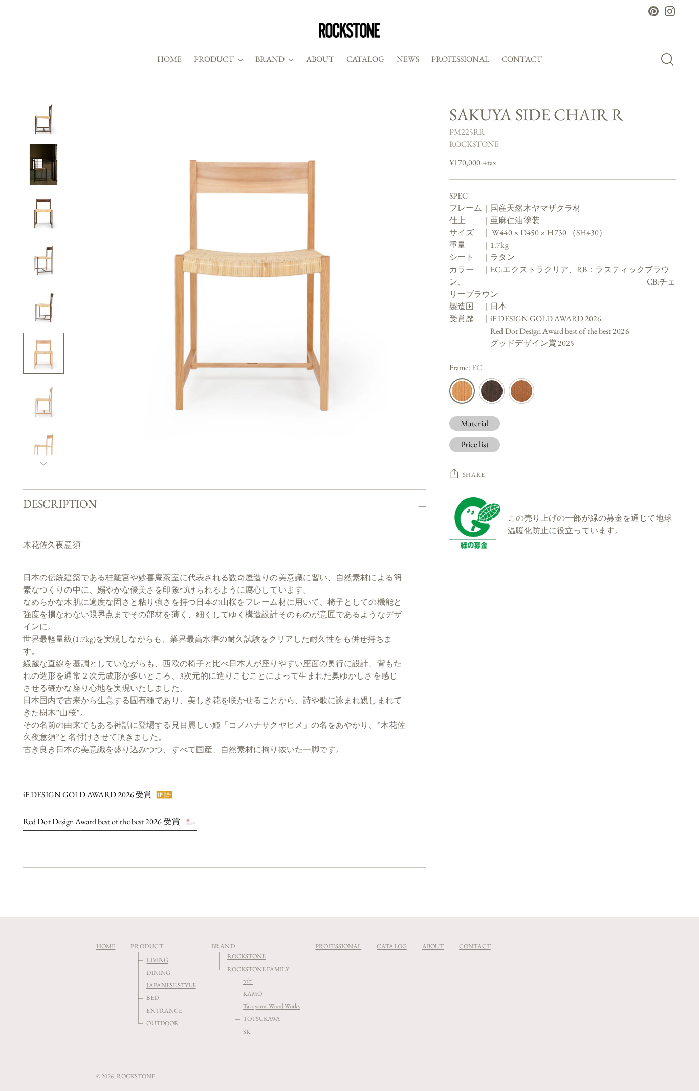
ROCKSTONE (474, 144)
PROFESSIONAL (338, 946)
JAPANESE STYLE (170, 984)
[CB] (521, 391)
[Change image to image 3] (43, 211)
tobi (248, 980)
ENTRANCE (164, 1010)
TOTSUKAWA (262, 1018)
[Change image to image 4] (43, 258)
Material (475, 423)
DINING (158, 972)
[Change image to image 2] (43, 164)
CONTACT (475, 946)
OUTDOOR (162, 1023)
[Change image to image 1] (43, 117)
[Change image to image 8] (43, 447)
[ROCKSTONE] (349, 30)
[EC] (462, 391)
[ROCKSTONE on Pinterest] (653, 11)
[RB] (492, 391)
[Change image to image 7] (43, 400)
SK (246, 1031)
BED (152, 997)
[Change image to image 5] (43, 306)
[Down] (43, 463)
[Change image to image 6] (43, 353)
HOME (105, 946)
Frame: (466, 367)
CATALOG (392, 946)
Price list (475, 444)
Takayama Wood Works (271, 1005)
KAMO (252, 993)
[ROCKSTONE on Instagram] (670, 11)
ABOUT (433, 946)
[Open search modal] (670, 59)
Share (474, 474)
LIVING (157, 959)
